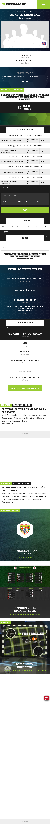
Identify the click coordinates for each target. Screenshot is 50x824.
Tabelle (26, 220)
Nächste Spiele (25, 130)
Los (25, 210)
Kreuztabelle (3, 220)
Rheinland (29, 11)
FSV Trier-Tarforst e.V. (25, 334)
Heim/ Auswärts (47, 220)
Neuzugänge (47, 237)
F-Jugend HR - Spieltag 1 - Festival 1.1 (25, 278)
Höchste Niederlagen (3, 322)
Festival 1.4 (25, 56)
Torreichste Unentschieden (47, 322)
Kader (25, 238)
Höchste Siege (25, 323)
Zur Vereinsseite (25, 18)
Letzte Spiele (47, 129)
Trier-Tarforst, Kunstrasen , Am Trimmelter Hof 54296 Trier (25, 308)
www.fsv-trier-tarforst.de (25, 377)
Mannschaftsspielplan (3, 129)
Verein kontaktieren (25, 388)
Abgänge (3, 237)
